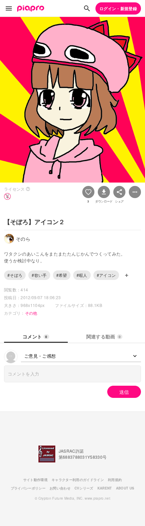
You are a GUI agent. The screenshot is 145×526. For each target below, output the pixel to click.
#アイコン (106, 275)
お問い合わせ (60, 488)
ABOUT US (125, 488)
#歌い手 (39, 275)
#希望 (61, 275)
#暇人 (82, 275)
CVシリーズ (84, 488)
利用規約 (115, 479)
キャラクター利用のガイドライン (78, 479)
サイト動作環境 (35, 479)
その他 (31, 313)
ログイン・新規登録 (118, 8)
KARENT (104, 488)
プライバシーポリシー (28, 488)
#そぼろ (14, 275)
